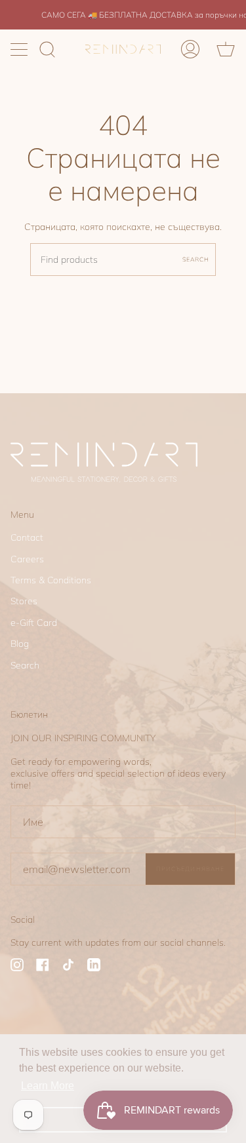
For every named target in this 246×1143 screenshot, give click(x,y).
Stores (23, 601)
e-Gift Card (33, 623)
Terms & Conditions (50, 580)
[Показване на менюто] (20, 49)
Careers (27, 559)
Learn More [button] (47, 1085)
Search (195, 259)
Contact (26, 537)
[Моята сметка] (190, 49)
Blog (19, 643)
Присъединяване (190, 868)
